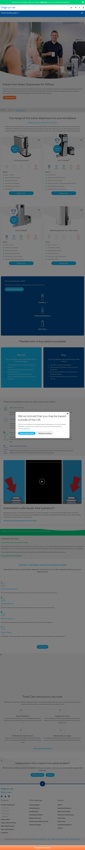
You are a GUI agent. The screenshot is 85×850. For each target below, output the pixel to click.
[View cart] (76, 8)
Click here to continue (45, 433)
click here (27, 429)
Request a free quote (42, 848)
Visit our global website (27, 433)
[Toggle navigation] (83, 8)
